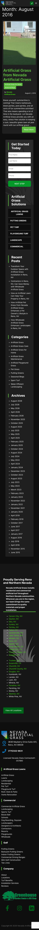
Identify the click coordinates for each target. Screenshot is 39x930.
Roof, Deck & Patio (9, 792)
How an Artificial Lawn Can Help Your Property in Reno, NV (21, 296)
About (4, 875)
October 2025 (17, 423)
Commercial (16, 246)
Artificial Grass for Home (13, 84)
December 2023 (18, 471)
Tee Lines (5, 863)
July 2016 (15, 541)
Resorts (4, 831)
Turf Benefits (7, 880)
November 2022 (18, 501)
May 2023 (15, 486)
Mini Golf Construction (11, 860)
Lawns (4, 778)
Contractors (6, 828)
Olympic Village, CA (17, 652)
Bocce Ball (5, 815)
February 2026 (17, 416)
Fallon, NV (13, 630)
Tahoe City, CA (15, 649)
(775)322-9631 (15, 751)
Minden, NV (14, 638)
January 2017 (17, 534)
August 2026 (16, 401)
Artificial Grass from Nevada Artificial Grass (17, 75)
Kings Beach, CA (16, 647)
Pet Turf (14, 227)
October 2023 (17, 475)
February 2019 (17, 519)
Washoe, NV (14, 694)
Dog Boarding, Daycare (11, 820)
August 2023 (16, 478)
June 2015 (15, 552)
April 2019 (15, 515)
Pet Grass (15, 369)
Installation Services (10, 883)
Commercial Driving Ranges (13, 857)
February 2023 (17, 493)
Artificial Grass (17, 342)
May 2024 (15, 460)
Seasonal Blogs (10, 87)
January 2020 (17, 512)
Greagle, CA (14, 655)
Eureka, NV (14, 624)
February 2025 (17, 441)
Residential (6, 783)
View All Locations (13, 710)
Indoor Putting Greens (10, 854)
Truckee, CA (14, 660)
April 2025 (15, 438)
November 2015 (18, 549)
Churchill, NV (14, 666)
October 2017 (17, 523)
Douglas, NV (14, 672)
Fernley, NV (14, 627)
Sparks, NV (14, 644)
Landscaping (6, 781)
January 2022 (17, 504)
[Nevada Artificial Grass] (8, 3)
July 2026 (15, 405)
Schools (4, 817)
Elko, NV (12, 622)
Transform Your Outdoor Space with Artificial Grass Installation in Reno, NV (19, 272)
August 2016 (16, 538)
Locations (5, 878)
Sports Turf (6, 812)
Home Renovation (9, 795)
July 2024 (15, 456)
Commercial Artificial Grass (13, 806)
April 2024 (15, 464)
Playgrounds (6, 834)
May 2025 (15, 434)
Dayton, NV (14, 619)
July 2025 (15, 430)
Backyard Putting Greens (12, 852)
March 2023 (16, 490)
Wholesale (5, 837)
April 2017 (15, 530)
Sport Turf (15, 380)
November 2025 (18, 419)
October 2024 (17, 449)
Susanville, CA (15, 663)
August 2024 (16, 453)
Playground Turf (19, 234)
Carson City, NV (16, 616)
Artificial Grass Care (19, 346)
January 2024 (17, 467)
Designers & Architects (11, 826)
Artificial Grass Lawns (19, 212)
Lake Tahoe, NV (16, 635)
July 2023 (15, 482)
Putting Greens (18, 221)
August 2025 (16, 427)
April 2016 (15, 545)
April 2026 (15, 412)
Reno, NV (13, 641)
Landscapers (7, 823)
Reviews (5, 886)
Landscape (16, 240)
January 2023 (17, 497)
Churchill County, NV (18, 669)
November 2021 (18, 508)
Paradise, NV (14, 685)
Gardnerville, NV (16, 633)
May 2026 (15, 408)
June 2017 (15, 526)
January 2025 (17, 445)
